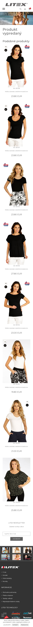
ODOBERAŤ (16, 539)
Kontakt (5, 575)
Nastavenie (24, 625)
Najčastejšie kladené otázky (11, 601)
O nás (4, 572)
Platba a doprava (8, 595)
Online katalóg (7, 578)
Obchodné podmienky (9, 592)
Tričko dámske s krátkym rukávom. (16, 91)
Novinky (5, 581)
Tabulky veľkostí (7, 598)
